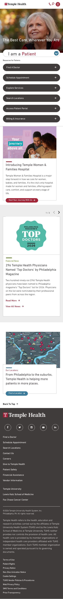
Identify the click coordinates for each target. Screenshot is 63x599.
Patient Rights (9, 564)
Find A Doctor (13, 67)
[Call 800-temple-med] (50, 4)
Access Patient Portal (17, 108)
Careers (7, 459)
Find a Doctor (10, 437)
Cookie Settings (9, 576)
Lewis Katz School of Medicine (18, 494)
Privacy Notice (9, 568)
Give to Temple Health (14, 464)
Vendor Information (13, 480)
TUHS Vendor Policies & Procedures (18, 580)
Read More (11, 301)
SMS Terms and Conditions (15, 589)
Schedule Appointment (17, 78)
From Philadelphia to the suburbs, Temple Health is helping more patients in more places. (29, 379)
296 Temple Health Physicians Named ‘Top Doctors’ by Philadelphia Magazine (31, 270)
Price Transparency (11, 593)
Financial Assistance (13, 475)
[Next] (58, 211)
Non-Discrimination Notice (14, 572)
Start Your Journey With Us (20, 200)
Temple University (12, 489)
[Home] (31, 415)
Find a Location (15, 393)
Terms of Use (9, 560)
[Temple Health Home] (15, 4)
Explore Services (14, 88)
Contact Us (8, 453)
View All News (13, 306)
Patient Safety (10, 470)
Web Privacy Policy (11, 584)
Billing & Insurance (15, 119)
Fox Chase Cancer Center (15, 500)
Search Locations (15, 98)
